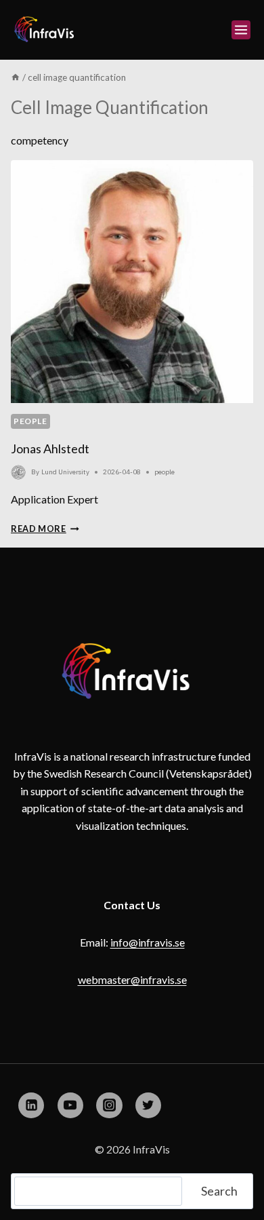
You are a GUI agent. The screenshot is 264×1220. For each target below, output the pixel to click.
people (30, 421)
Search (219, 1190)
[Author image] (18, 472)
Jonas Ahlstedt (50, 448)
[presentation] (132, 281)
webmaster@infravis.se (132, 979)
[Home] (15, 77)
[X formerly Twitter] (148, 1105)
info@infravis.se (147, 942)
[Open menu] (241, 29)
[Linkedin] (31, 1105)
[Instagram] (109, 1105)
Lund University (65, 472)
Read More (45, 528)
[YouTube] (70, 1105)
